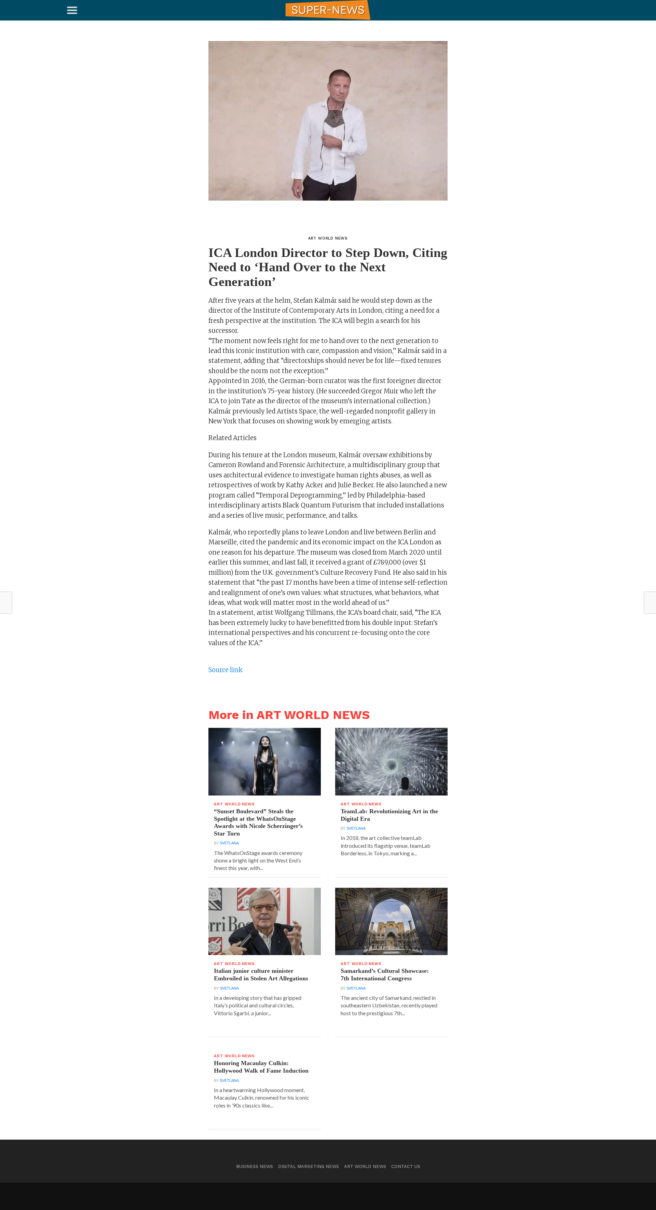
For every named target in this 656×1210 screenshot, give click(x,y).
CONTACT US (405, 1166)
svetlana (229, 843)
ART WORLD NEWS (365, 1166)
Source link (225, 670)
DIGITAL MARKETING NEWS (308, 1166)
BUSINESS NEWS (254, 1166)
